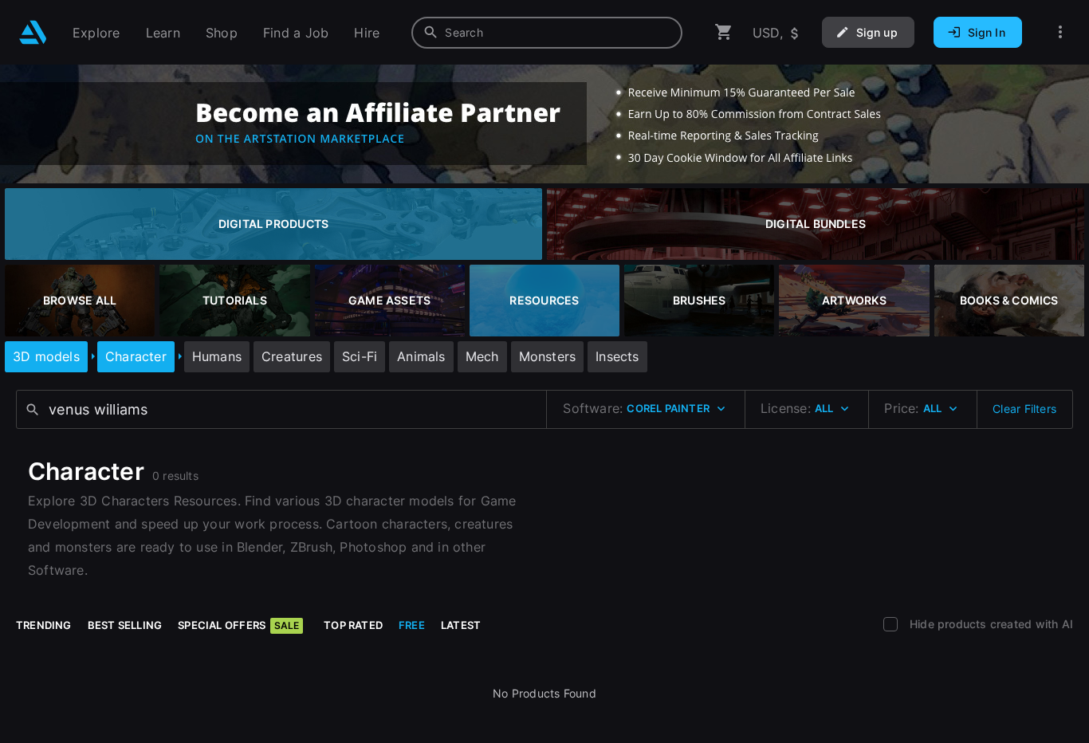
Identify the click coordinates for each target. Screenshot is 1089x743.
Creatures (291, 356)
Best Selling (125, 625)
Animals (421, 356)
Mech (482, 356)
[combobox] (546, 33)
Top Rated (353, 625)
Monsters (547, 356)
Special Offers (238, 625)
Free (412, 625)
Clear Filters (1024, 408)
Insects (617, 356)
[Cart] (723, 32)
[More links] (1060, 32)
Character (136, 356)
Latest (461, 625)
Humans (217, 356)
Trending (44, 625)
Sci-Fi (359, 356)
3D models (46, 356)
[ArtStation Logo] (33, 32)
